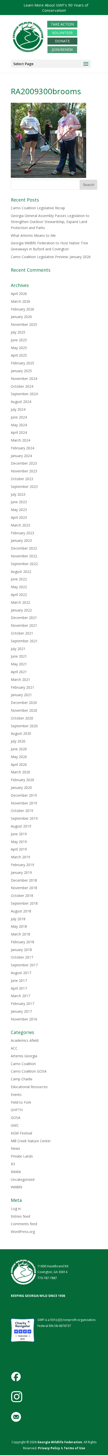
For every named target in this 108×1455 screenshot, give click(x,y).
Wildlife (16, 1187)
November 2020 (24, 710)
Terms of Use (74, 1448)
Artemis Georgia (24, 1056)
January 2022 (21, 610)
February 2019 (22, 864)
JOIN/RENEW (62, 49)
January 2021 (21, 694)
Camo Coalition (23, 1063)
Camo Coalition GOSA (28, 1071)
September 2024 (24, 393)
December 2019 (24, 795)
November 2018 (24, 887)
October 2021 (22, 633)
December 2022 (24, 548)
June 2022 (19, 579)
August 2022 (21, 571)
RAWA (16, 1171)
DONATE (62, 41)
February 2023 (22, 533)
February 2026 (22, 309)
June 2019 (19, 834)
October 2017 (22, 957)
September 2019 (24, 818)
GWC (15, 1125)
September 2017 (24, 965)
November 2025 (24, 324)
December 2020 (24, 702)
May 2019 (19, 841)
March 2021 (20, 679)
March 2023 (20, 525)
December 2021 (24, 617)
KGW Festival (21, 1133)
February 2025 (22, 363)
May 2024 (19, 425)
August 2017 (21, 972)
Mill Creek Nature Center (31, 1140)
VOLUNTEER (62, 32)
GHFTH (17, 1109)
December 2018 (24, 880)
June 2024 (19, 417)
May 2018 (19, 926)
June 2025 (19, 340)
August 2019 (21, 826)
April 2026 (19, 293)
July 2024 (18, 409)
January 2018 (21, 949)
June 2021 (19, 656)
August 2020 (21, 733)
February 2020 (22, 779)
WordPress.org (23, 1231)
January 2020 (21, 787)
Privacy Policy (48, 1448)
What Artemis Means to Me (33, 235)
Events (16, 1094)
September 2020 (24, 725)
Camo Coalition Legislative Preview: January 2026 (51, 256)
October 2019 (22, 810)
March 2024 (20, 440)
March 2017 (20, 995)
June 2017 (19, 980)
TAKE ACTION (62, 24)
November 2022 (24, 556)
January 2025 (21, 370)
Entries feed (20, 1216)
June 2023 (19, 501)
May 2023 (19, 509)
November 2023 (24, 471)
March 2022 (20, 602)
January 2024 (21, 455)
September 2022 (24, 563)
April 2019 (19, 849)
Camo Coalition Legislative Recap (38, 207)
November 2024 (24, 378)
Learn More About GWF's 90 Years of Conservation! (56, 8)
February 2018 (22, 942)
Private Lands (22, 1156)
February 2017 (22, 1003)
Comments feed (24, 1223)
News (15, 1148)
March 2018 (20, 934)
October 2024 (22, 386)
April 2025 (19, 355)
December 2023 (24, 463)
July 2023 (18, 494)
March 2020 (20, 772)
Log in (16, 1208)
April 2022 (19, 594)
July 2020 (18, 741)
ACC (14, 1048)
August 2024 (21, 401)
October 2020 (22, 718)
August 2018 (21, 911)
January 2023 (21, 540)
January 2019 (21, 872)
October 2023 (22, 478)
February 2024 (22, 448)
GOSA (15, 1117)
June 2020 (19, 749)
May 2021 (19, 664)
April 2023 (19, 517)
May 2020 (19, 756)
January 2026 (21, 316)
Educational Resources (29, 1086)
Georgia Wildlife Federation (59, 1442)
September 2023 (24, 486)
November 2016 (24, 1019)
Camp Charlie (21, 1079)
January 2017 (21, 1011)
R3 (13, 1164)
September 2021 (24, 641)
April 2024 (19, 432)
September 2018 (24, 903)
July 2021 (18, 648)
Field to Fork (21, 1102)
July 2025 (18, 332)
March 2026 (20, 301)
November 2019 (24, 803)
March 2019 (20, 857)
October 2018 (22, 895)
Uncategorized (22, 1179)
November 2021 (24, 625)
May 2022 (19, 586)
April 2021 (19, 671)
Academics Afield (24, 1040)
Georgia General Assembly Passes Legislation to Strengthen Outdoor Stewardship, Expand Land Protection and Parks (50, 221)
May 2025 (19, 347)
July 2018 (18, 918)
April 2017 (19, 988)
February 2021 (22, 687)
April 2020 (19, 764)
